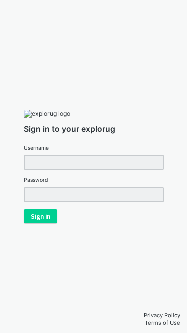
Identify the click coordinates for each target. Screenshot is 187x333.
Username (36, 148)
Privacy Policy (162, 315)
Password (36, 180)
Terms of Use (162, 322)
